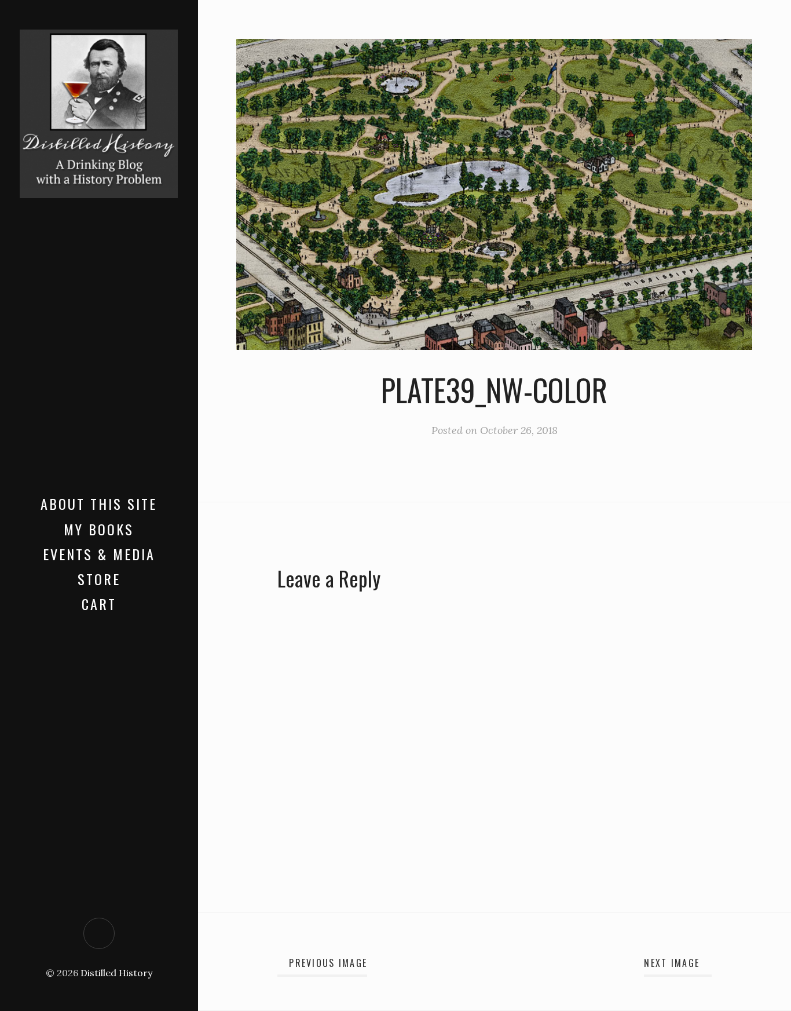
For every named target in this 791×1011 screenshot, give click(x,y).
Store (99, 578)
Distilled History (116, 973)
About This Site (99, 503)
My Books (99, 529)
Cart (99, 603)
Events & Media (99, 553)
